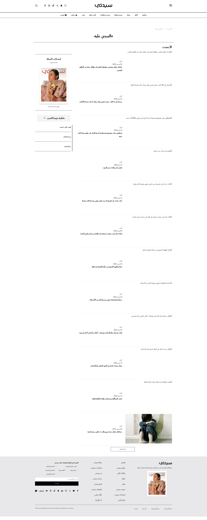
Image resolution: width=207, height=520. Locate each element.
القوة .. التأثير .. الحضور (65, 127)
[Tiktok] (53, 5)
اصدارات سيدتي (120, 495)
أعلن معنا (144, 509)
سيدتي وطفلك (105, 15)
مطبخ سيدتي (121, 468)
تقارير (123, 484)
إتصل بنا (136, 509)
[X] (57, 5)
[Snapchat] (61, 5)
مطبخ (73, 15)
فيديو (62, 15)
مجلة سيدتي (98, 463)
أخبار (120, 61)
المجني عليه (159, 29)
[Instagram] (49, 5)
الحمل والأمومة (50, 474)
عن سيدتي (98, 473)
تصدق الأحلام (67, 137)
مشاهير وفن (73, 470)
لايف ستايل (92, 15)
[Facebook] (45, 5)
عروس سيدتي (120, 490)
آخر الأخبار (98, 500)
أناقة (136, 15)
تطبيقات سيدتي (96, 490)
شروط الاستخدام (168, 509)
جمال (128, 15)
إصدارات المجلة (54, 59)
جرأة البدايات (67, 146)
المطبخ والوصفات (50, 470)
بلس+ (83, 15)
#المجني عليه (103, 36)
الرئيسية (169, 29)
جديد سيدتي (97, 479)
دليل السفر (121, 500)
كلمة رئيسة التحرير (56, 118)
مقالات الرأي (121, 473)
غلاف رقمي (98, 495)
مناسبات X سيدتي (96, 468)
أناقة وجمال (62, 470)
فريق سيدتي (98, 484)
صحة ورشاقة (118, 15)
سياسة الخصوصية (155, 509)
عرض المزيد (122, 449)
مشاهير (144, 15)
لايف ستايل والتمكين (70, 466)
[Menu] (170, 5)
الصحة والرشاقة (50, 466)
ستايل (123, 479)
